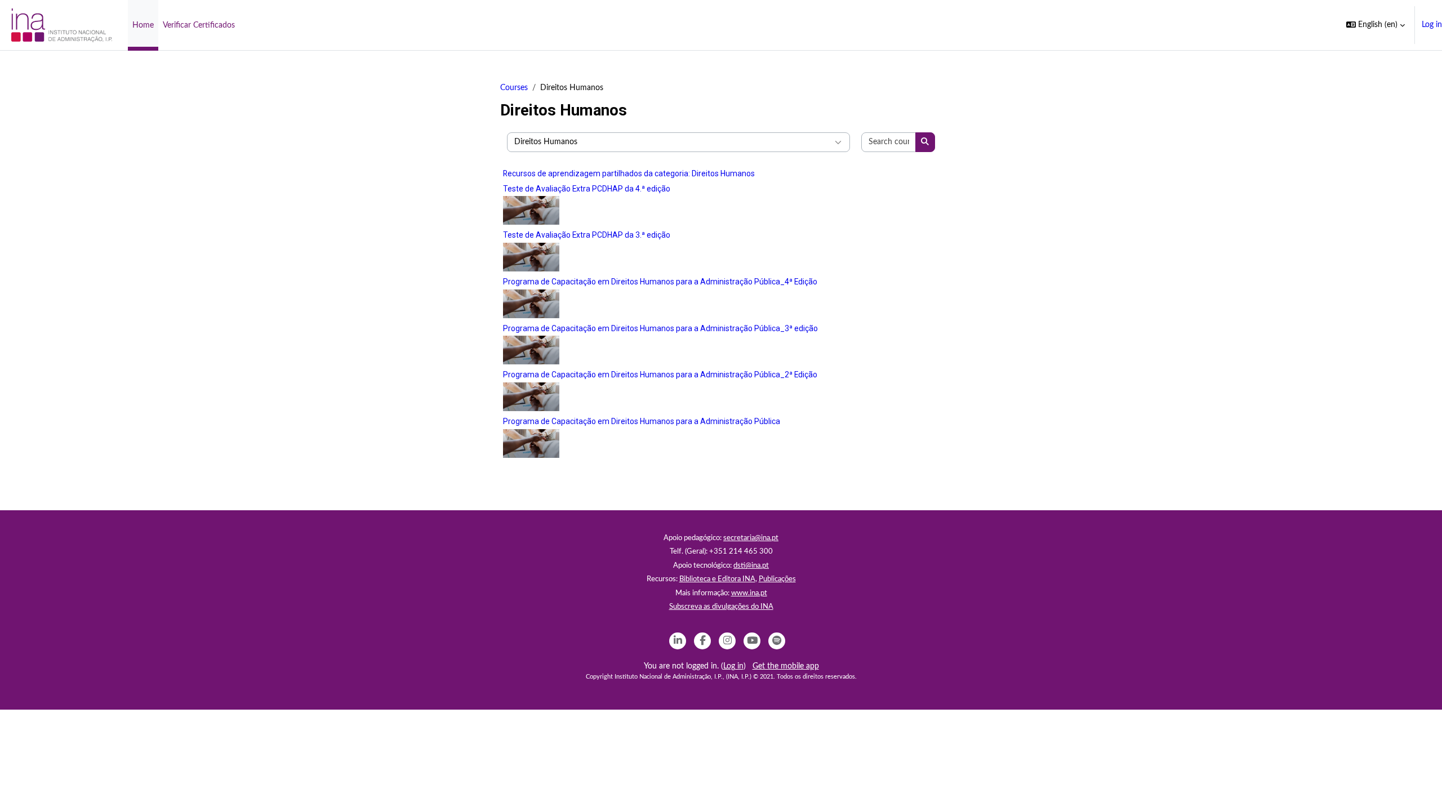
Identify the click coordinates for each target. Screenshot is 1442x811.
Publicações (777, 579)
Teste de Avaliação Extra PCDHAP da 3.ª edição (586, 234)
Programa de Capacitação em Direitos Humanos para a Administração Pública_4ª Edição (660, 281)
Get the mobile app (786, 666)
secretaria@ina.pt (750, 538)
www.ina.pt (749, 593)
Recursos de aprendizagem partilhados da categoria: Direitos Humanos (629, 173)
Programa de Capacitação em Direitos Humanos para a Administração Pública (641, 421)
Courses (514, 88)
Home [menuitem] (143, 25)
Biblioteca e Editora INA (717, 579)
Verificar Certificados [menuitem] (199, 25)
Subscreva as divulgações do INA (721, 607)
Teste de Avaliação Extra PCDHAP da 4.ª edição (586, 188)
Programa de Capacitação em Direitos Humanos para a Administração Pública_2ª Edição (660, 374)
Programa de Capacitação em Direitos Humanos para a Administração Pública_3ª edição (660, 328)
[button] (1375, 25)
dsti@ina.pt (751, 565)
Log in (1432, 25)
